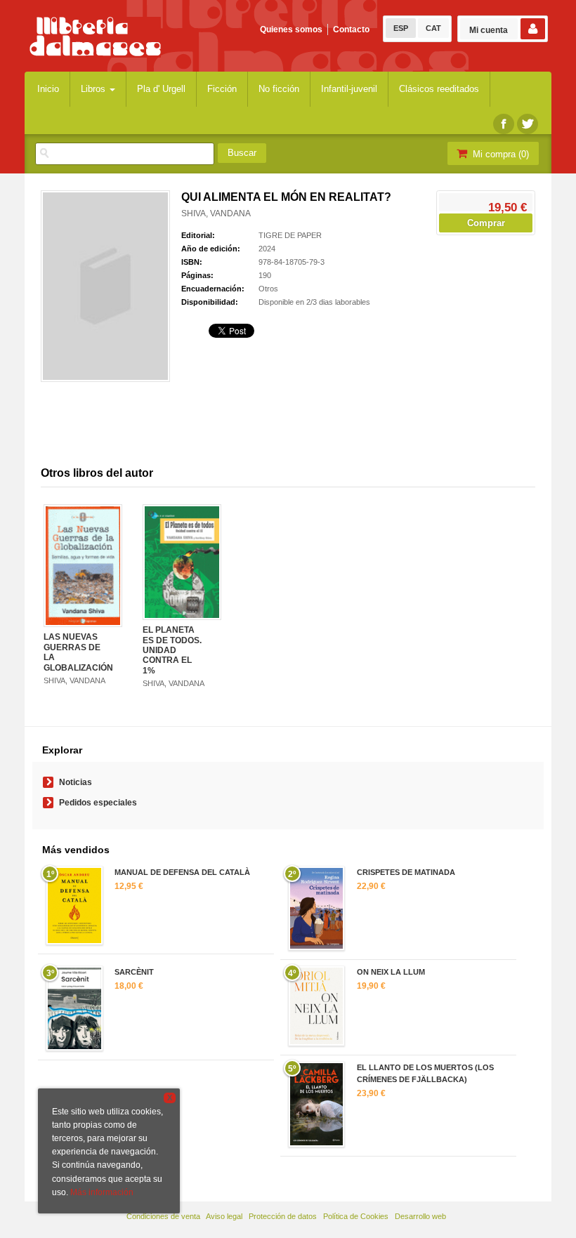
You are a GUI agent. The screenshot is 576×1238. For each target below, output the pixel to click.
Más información (101, 1192)
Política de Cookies (355, 1216)
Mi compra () (499, 154)
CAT (433, 28)
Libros (94, 89)
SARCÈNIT (134, 972)
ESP (400, 28)
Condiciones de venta (163, 1216)
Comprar (486, 223)
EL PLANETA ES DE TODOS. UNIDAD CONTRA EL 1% (172, 650)
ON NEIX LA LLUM (391, 972)
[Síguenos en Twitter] (527, 124)
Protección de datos (283, 1216)
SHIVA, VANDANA (216, 213)
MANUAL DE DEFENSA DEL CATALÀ (182, 872)
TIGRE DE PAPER (290, 235)
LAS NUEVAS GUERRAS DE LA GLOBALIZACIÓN (78, 652)
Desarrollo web (420, 1216)
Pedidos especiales (98, 803)
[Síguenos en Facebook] (503, 124)
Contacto (351, 29)
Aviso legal (224, 1216)
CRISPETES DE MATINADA (406, 872)
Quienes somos (291, 29)
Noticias (75, 782)
